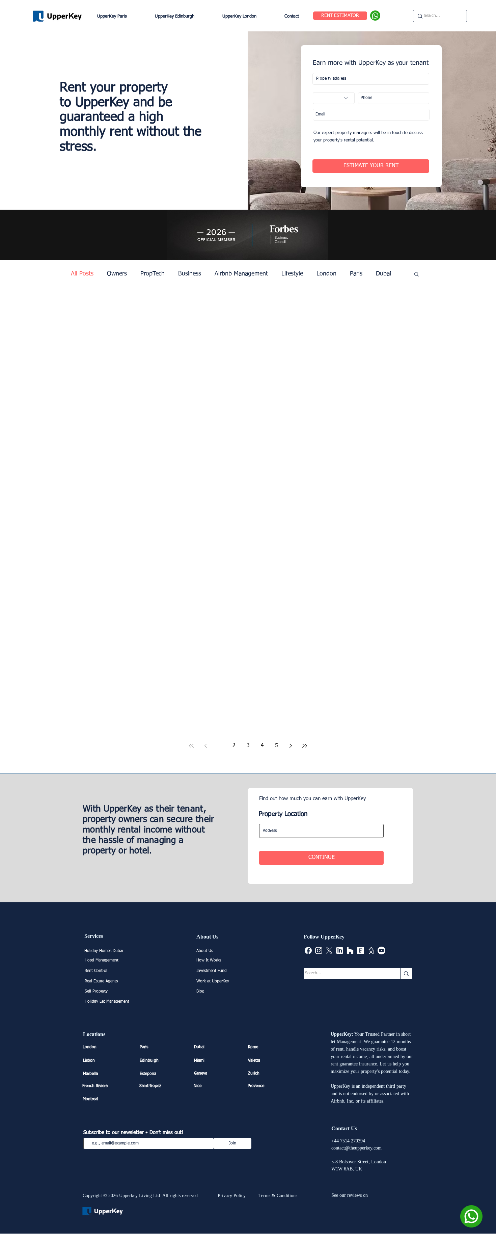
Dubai (383, 274)
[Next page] (290, 746)
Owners (117, 274)
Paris (356, 274)
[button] (416, 274)
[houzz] (350, 950)
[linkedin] (339, 950)
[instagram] (319, 950)
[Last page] (305, 746)
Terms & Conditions (277, 1195)
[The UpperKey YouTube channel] (381, 950)
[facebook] (308, 950)
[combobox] (370, 79)
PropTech (152, 274)
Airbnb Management (241, 274)
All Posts (82, 274)
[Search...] (406, 973)
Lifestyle (292, 274)
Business (189, 274)
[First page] (191, 746)
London (326, 274)
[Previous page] (205, 746)
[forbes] (360, 950)
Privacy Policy (232, 1195)
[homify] (371, 950)
